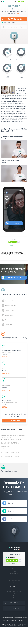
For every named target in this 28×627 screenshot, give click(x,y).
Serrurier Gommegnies (10, 305)
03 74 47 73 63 (15, 19)
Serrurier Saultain (9, 315)
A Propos (14, 571)
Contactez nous (14, 573)
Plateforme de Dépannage (14, 580)
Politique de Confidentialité (16, 625)
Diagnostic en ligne (15, 420)
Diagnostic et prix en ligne (15, 27)
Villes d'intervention (14, 589)
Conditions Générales (15, 624)
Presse (14, 575)
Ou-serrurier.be (14, 582)
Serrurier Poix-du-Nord (10, 300)
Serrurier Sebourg (9, 320)
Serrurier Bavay (8, 324)
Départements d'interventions (14, 591)
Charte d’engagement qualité (14, 578)
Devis (14, 595)
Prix (14, 593)
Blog (14, 597)
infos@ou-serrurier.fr (14, 608)
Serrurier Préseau (9, 310)
